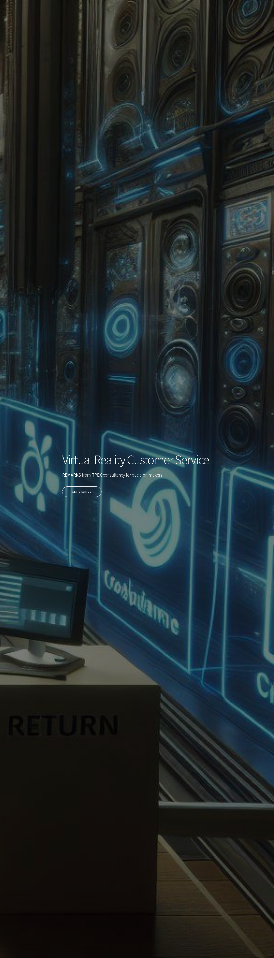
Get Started (81, 491)
